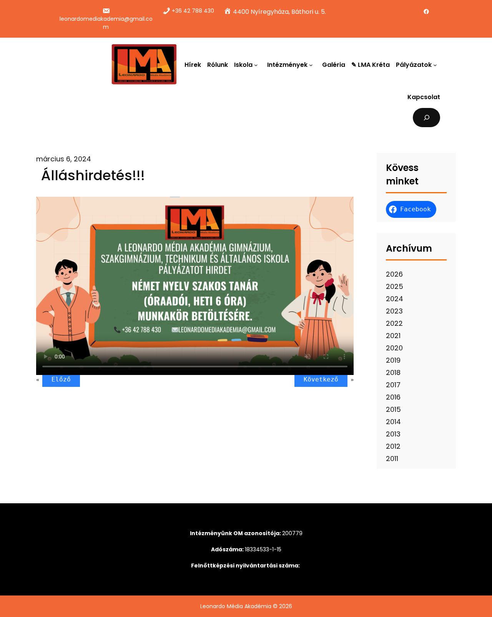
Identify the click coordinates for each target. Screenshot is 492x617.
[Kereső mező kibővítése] (426, 117)
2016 (393, 397)
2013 (393, 434)
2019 (393, 360)
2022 (394, 323)
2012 (393, 446)
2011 (392, 458)
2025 (394, 286)
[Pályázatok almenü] (436, 64)
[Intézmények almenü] (312, 64)
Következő (321, 379)
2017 (393, 385)
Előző (61, 379)
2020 (394, 348)
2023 (394, 311)
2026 (394, 274)
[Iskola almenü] (257, 64)
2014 (393, 421)
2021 (393, 335)
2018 (393, 372)
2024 (394, 299)
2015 (393, 409)
